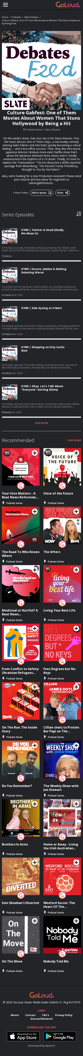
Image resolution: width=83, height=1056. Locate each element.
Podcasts (16, 17)
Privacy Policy (63, 1015)
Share (60, 192)
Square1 (50, 1045)
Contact (30, 1015)
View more (41, 423)
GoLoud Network (41, 1018)
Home (5, 17)
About (15, 1015)
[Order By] (78, 213)
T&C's (45, 1015)
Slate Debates (31, 17)
